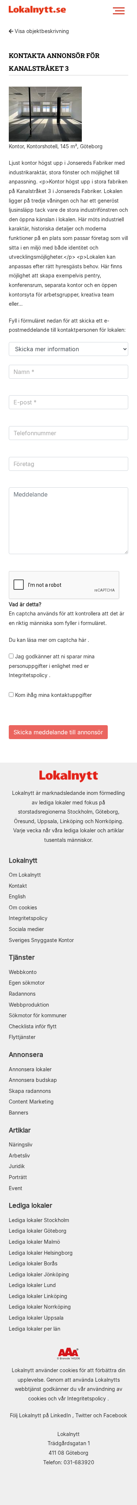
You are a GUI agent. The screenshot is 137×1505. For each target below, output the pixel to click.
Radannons (22, 993)
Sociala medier (26, 929)
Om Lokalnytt (25, 875)
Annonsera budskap (33, 1080)
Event (15, 1188)
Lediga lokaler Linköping (38, 1296)
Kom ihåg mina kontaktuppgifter (53, 695)
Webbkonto (23, 972)
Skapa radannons (30, 1091)
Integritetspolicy (28, 675)
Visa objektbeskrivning (41, 31)
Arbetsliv (19, 1155)
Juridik (17, 1166)
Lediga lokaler (30, 1205)
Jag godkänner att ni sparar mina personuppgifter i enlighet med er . (52, 665)
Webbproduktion (29, 1004)
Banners (18, 1112)
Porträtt (18, 1177)
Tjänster (22, 957)
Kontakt (18, 886)
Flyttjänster (22, 1037)
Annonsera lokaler (30, 1069)
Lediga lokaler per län (34, 1329)
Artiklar (20, 1130)
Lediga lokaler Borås (33, 1263)
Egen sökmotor (27, 982)
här (82, 640)
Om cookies (23, 907)
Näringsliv (21, 1144)
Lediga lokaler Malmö (34, 1242)
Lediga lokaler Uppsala (36, 1318)
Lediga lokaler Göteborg (37, 1231)
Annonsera (26, 1054)
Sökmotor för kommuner (37, 1015)
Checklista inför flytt (33, 1026)
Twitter (83, 1415)
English (17, 896)
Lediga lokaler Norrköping (40, 1307)
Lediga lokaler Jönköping (39, 1274)
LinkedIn (60, 1415)
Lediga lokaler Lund (32, 1285)
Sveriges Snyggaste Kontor (41, 940)
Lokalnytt (23, 860)
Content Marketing (31, 1101)
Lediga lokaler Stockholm (39, 1220)
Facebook (115, 1415)
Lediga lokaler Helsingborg (41, 1253)
